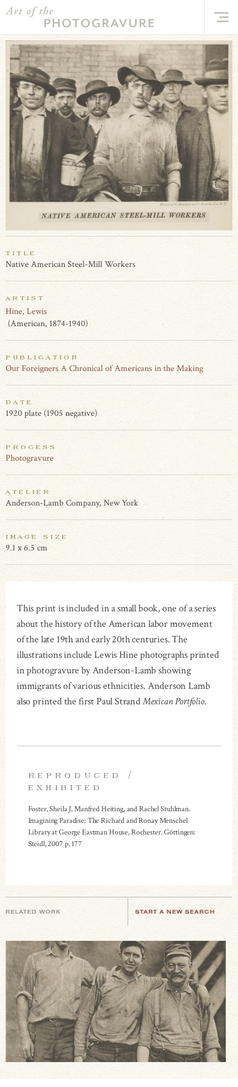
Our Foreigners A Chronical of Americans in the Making (104, 368)
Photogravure (30, 458)
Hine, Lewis (26, 311)
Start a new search (175, 911)
